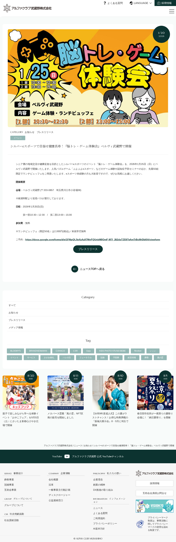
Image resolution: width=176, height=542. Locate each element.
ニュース (78, 445)
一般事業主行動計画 (59, 489)
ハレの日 (67, 357)
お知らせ (29, 132)
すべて (12, 305)
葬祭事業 (9, 479)
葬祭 (147, 357)
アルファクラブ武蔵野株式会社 (58, 445)
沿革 (51, 484)
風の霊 (160, 357)
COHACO (60, 351)
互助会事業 (10, 489)
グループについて (18, 498)
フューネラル (85, 357)
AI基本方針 (99, 528)
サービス (31, 357)
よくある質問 (115, 3)
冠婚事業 (9, 484)
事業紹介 (13, 473)
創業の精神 (99, 484)
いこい (153, 351)
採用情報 (166, 3)
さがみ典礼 (49, 357)
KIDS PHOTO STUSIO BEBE (112, 351)
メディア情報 (16, 327)
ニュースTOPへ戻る (92, 268)
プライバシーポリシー (105, 523)
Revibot (137, 351)
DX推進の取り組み (103, 489)
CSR (75, 351)
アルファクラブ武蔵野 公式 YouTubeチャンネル (88, 456)
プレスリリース (45, 132)
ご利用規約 (99, 518)
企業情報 (59, 473)
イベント (18, 138)
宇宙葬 (116, 357)
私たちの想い (107, 473)
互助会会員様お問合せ (155, 493)
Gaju (88, 351)
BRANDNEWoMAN (38, 351)
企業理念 (98, 479)
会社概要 (53, 479)
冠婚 (102, 357)
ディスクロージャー (59, 495)
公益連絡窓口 (56, 500)
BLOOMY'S (15, 351)
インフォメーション (109, 500)
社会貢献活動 (14, 514)
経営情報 (132, 357)
